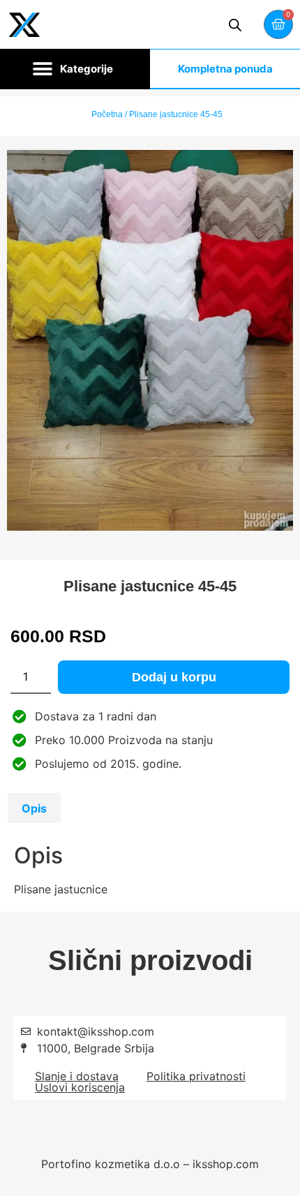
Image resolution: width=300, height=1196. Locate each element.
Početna (107, 114)
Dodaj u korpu (174, 677)
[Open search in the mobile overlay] (235, 25)
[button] (75, 69)
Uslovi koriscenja (80, 1087)
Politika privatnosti (196, 1076)
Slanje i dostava (77, 1076)
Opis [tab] (34, 808)
